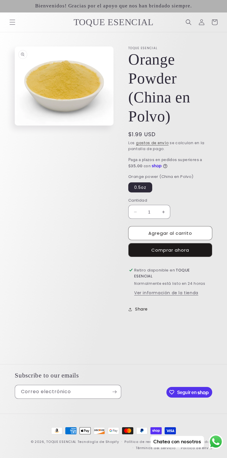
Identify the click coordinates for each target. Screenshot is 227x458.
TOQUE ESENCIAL (61, 441)
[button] (12, 22)
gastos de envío (152, 142)
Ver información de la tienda (166, 293)
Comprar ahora (170, 250)
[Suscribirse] (114, 392)
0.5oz (140, 187)
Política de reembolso (144, 441)
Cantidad (137, 200)
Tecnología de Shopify (98, 441)
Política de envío (196, 448)
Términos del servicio (156, 448)
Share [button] (141, 309)
